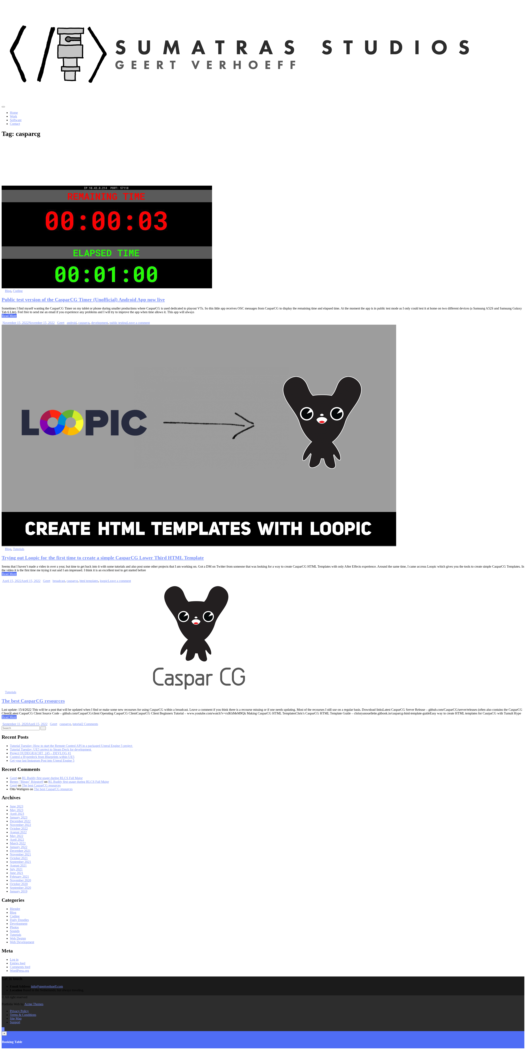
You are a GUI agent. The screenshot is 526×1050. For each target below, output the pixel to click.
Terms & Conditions (23, 1015)
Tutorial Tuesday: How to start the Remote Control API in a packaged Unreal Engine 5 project (71, 746)
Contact (15, 123)
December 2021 (20, 850)
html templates (89, 581)
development (99, 322)
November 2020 (20, 880)
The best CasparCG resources (33, 701)
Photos (14, 927)
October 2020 (19, 884)
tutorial (77, 724)
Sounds (15, 931)
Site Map (16, 1018)
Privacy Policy (19, 1011)
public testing (118, 322)
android (72, 322)
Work (13, 116)
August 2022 (18, 832)
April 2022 (17, 839)
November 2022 (20, 825)
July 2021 (16, 869)
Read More (9, 315)
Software (16, 120)
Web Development (22, 942)
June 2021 (16, 873)
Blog (8, 291)
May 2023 (16, 810)
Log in (14, 959)
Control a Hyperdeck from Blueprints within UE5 (42, 757)
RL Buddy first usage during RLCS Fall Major (52, 778)
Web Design (18, 938)
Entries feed (17, 963)
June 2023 (16, 806)
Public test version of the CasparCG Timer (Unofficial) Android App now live (83, 299)
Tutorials (18, 549)
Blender (15, 909)
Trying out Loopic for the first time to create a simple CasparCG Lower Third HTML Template (103, 557)
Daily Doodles (19, 920)
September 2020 (20, 887)
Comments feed (20, 967)
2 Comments (90, 724)
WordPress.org (19, 970)
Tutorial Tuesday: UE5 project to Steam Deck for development (51, 749)
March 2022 (18, 843)
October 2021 (19, 858)
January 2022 (18, 847)
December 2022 (20, 821)
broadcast (59, 581)
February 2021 (19, 876)
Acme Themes (33, 1004)
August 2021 (18, 865)
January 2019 (18, 891)
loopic (104, 581)
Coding (18, 291)
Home (14, 112)
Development (18, 923)
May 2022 (16, 836)
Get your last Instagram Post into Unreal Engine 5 (42, 760)
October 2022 (19, 828)
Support (15, 1022)
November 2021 (20, 854)
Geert (60, 322)
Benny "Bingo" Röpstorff (26, 781)
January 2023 (18, 817)
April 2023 (17, 813)
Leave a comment (138, 322)
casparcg (84, 322)
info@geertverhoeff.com (47, 986)
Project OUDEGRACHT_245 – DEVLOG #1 (40, 753)
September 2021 (20, 862)
